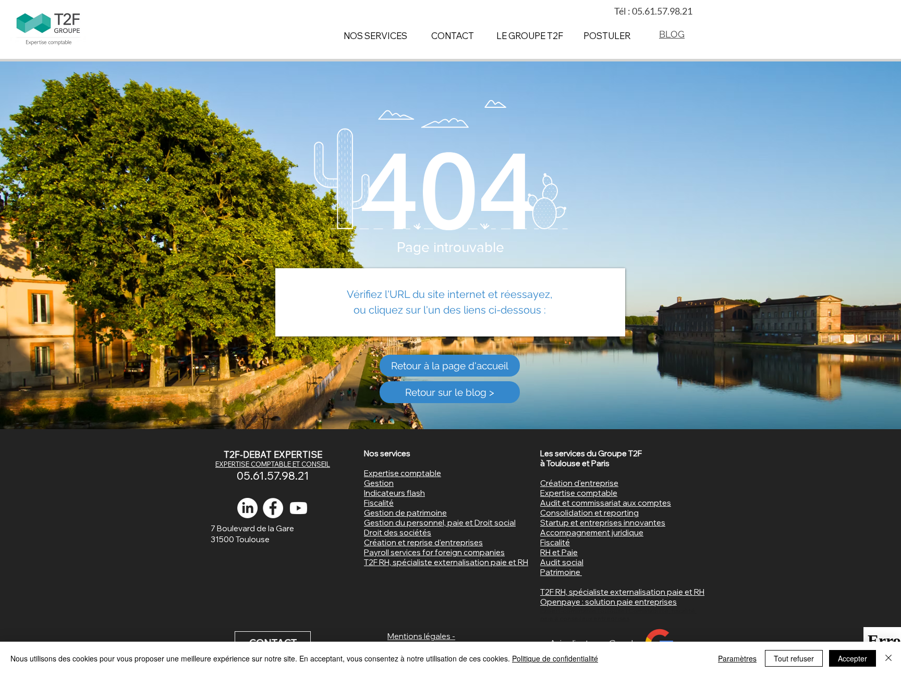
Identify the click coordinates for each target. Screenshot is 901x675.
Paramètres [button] (737, 658)
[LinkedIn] (247, 508)
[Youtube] (298, 508)
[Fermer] (888, 658)
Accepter (852, 658)
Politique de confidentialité (555, 658)
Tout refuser (794, 658)
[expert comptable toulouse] (273, 508)
